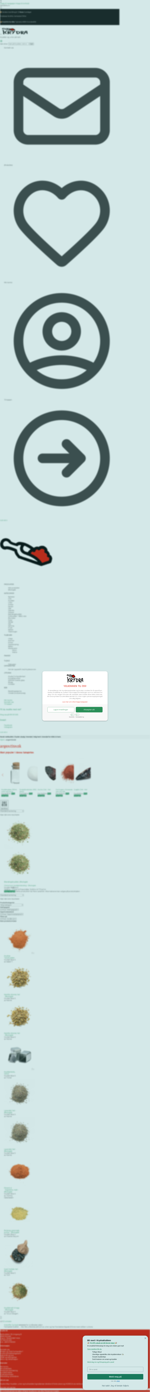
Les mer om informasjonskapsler (75, 702)
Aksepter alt (89, 710)
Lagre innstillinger (60, 710)
